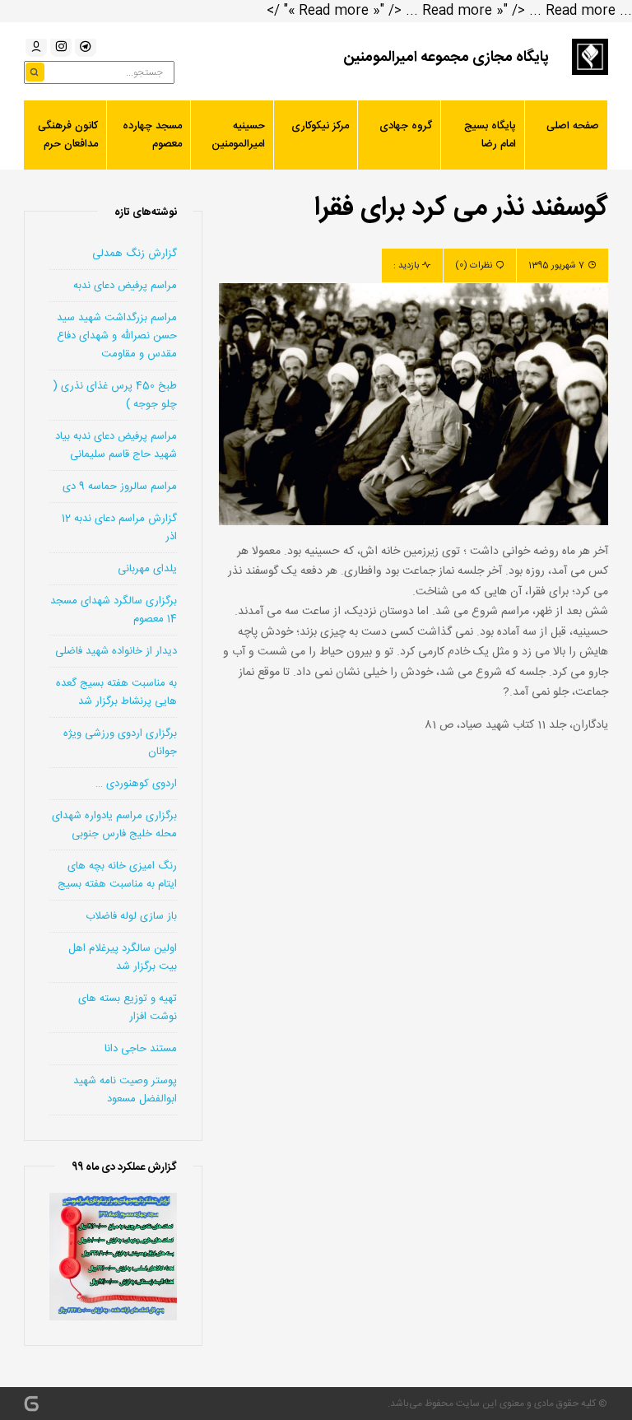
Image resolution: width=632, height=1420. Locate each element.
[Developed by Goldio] (31, 1403)
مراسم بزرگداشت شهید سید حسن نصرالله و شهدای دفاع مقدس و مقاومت (117, 336)
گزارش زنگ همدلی (134, 253)
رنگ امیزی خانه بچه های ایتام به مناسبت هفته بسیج (117, 875)
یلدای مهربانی (147, 569)
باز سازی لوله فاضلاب (131, 916)
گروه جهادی (405, 126)
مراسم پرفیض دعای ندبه (125, 286)
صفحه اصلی (572, 126)
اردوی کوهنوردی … (136, 784)
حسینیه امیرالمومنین (238, 135)
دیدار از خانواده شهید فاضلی (116, 651)
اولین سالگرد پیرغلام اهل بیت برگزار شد (122, 957)
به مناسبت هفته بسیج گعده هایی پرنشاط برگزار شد (116, 692)
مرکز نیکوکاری (320, 126)
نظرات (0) (473, 265)
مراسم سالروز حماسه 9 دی (120, 486)
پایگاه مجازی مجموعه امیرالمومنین (446, 57)
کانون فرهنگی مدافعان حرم (68, 135)
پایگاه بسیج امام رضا (490, 135)
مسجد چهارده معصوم (152, 135)
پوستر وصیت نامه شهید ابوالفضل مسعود (125, 1090)
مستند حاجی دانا (141, 1049)
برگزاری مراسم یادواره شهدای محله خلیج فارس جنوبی (114, 825)
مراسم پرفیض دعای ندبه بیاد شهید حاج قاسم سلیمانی (116, 445)
